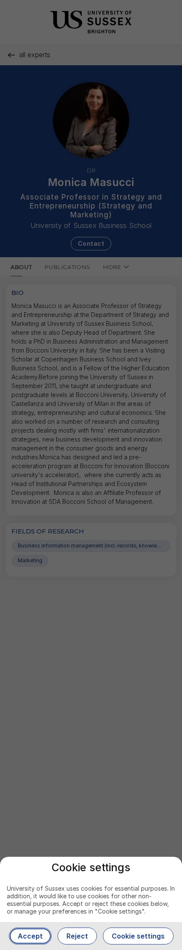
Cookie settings (138, 936)
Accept (30, 936)
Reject (77, 936)
